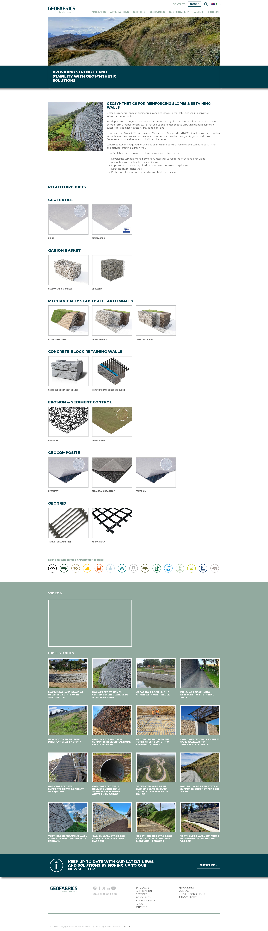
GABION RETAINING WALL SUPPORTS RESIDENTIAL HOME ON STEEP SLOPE (111, 742)
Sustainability (179, 12)
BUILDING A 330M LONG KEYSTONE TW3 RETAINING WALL (197, 695)
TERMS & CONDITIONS (192, 894)
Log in (126, 927)
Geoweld (97, 288)
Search (206, 4)
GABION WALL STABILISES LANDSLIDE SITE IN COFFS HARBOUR (108, 838)
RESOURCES (143, 897)
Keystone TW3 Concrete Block (108, 390)
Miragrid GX (98, 541)
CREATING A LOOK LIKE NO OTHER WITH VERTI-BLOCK (153, 693)
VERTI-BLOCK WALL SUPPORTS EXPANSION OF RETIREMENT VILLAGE (199, 838)
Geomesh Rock (99, 339)
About (198, 12)
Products (98, 12)
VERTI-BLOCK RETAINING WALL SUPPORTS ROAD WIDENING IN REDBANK (67, 838)
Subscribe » (208, 865)
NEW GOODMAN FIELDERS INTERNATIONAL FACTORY (64, 740)
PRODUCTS (142, 888)
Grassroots (98, 440)
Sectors (139, 12)
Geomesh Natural (58, 339)
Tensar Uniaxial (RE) (59, 541)
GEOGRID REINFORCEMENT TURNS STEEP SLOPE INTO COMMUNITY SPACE (152, 742)
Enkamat (53, 440)
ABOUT (140, 904)
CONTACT (184, 891)
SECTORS (141, 894)
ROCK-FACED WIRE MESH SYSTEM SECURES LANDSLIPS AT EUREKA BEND (110, 695)
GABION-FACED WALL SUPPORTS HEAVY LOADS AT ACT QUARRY (66, 789)
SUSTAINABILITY (145, 900)
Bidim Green (98, 238)
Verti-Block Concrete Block (63, 390)
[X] (104, 888)
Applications (119, 12)
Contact (179, 4)
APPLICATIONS (144, 891)
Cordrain (141, 491)
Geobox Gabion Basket (60, 288)
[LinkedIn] (108, 888)
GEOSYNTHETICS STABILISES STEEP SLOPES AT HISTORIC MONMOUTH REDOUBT (154, 838)
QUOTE (194, 4)
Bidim (51, 238)
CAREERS (141, 907)
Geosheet (53, 491)
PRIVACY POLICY (188, 897)
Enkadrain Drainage (103, 491)
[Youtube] (113, 888)
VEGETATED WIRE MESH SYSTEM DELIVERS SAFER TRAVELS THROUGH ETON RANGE (152, 790)
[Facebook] (99, 888)
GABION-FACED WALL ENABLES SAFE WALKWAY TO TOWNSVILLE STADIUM (200, 742)
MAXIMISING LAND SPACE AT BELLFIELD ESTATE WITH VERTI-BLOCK (65, 695)
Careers (213, 12)
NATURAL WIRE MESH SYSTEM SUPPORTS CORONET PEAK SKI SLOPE (199, 789)
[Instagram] (95, 888)
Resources (157, 12)
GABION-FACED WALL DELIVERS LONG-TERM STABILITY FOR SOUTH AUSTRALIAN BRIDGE (106, 790)
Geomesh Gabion (144, 339)
